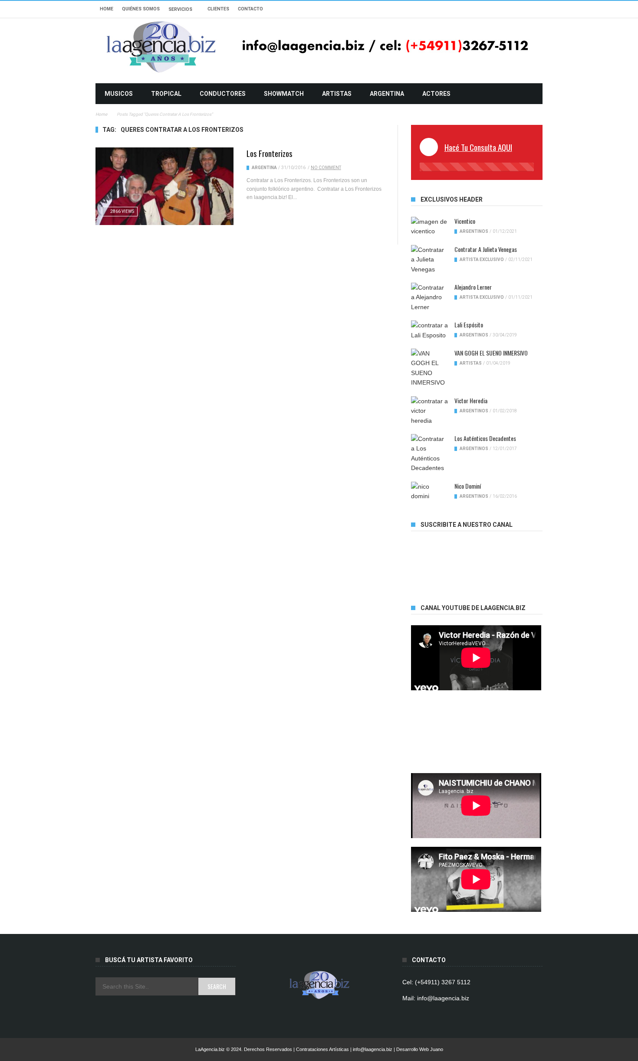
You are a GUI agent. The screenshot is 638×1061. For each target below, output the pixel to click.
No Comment (326, 167)
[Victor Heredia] (429, 410)
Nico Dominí (467, 485)
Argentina (387, 93)
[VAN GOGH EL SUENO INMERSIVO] (429, 368)
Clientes (218, 9)
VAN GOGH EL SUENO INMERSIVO (491, 352)
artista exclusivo (482, 259)
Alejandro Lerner (473, 286)
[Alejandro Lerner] (429, 297)
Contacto (250, 9)
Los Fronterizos (270, 153)
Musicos (119, 93)
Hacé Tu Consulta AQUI (478, 147)
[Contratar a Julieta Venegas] (429, 259)
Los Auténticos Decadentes (485, 438)
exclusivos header (452, 199)
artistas (337, 93)
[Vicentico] (429, 226)
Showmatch (284, 93)
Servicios (180, 9)
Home (106, 9)
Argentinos (474, 231)
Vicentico (464, 220)
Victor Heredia (470, 400)
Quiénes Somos (141, 9)
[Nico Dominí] (429, 491)
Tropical (166, 93)
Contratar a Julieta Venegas (485, 249)
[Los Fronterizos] (164, 186)
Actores (436, 93)
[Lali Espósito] (429, 330)
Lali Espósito (468, 324)
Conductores (223, 93)
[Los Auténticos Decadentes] (429, 453)
